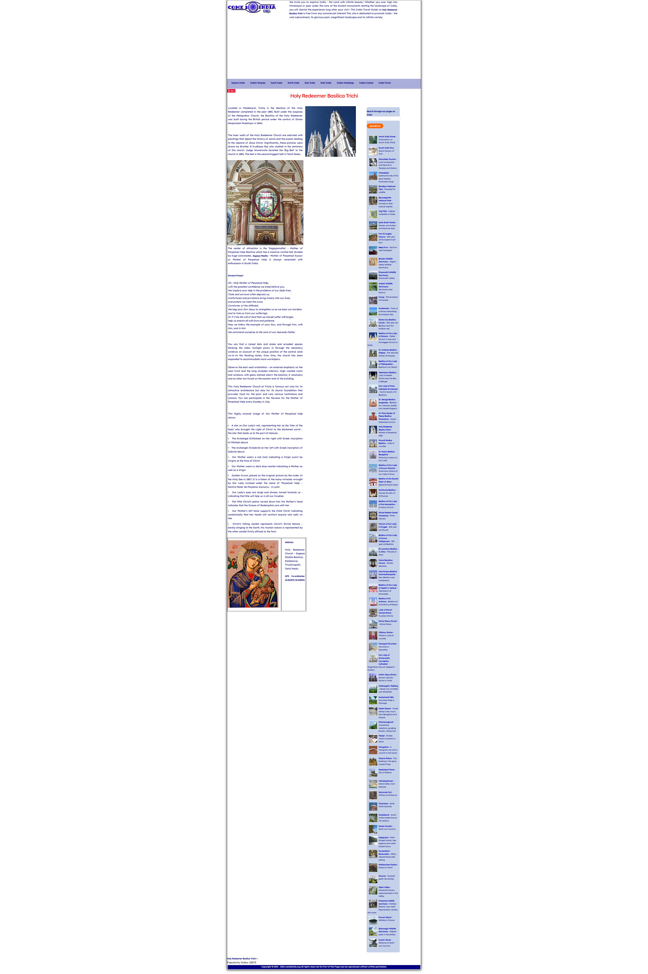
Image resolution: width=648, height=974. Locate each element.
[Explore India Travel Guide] (257, 7)
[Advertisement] (324, 52)
